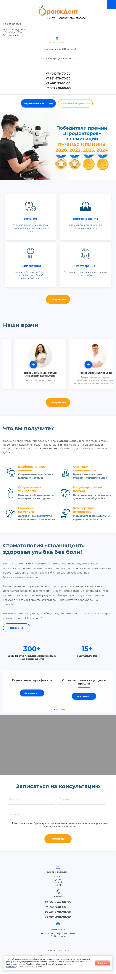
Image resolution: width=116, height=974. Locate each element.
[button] (38, 103)
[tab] (53, 709)
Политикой (11, 967)
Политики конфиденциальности (60, 826)
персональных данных (63, 823)
